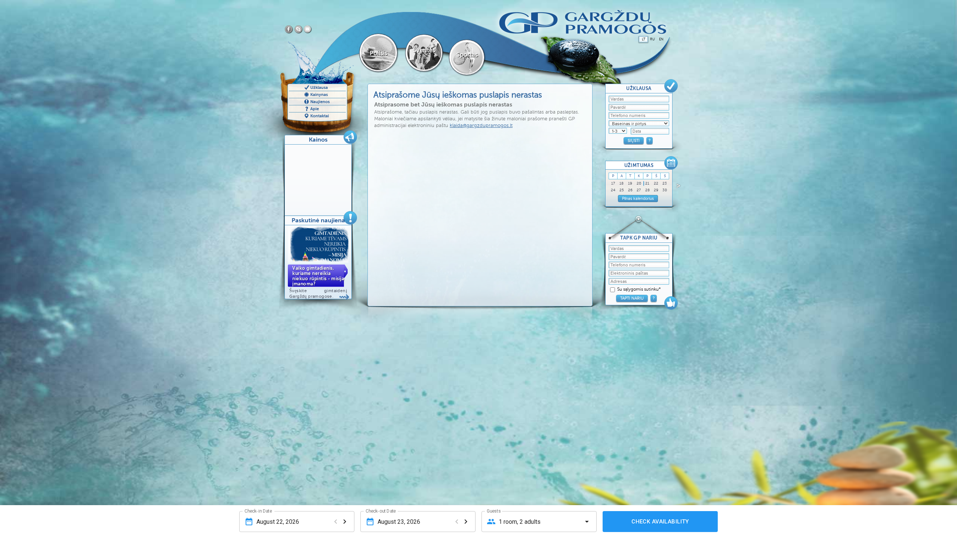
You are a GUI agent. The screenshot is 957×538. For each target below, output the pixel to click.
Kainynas (319, 94)
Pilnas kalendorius (638, 198)
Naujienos (320, 101)
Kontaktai (319, 116)
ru (652, 39)
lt (643, 39)
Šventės (424, 50)
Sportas (467, 54)
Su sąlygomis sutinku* (639, 289)
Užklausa (319, 87)
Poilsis (378, 53)
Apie (314, 108)
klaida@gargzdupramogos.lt (481, 125)
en (661, 39)
